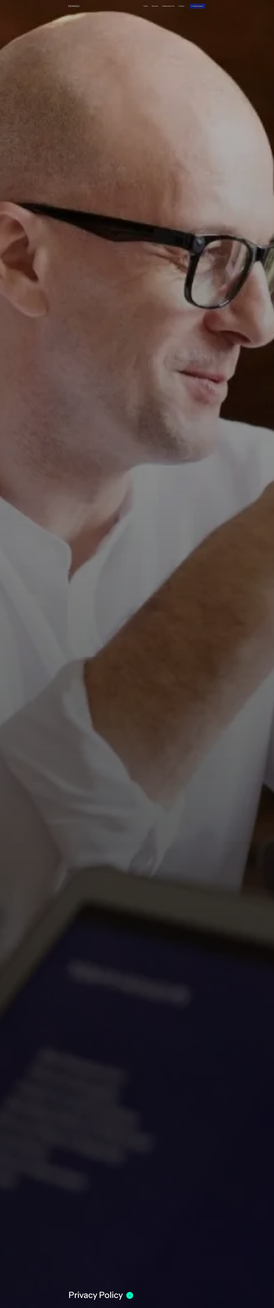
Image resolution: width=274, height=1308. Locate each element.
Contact (181, 6)
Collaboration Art (168, 6)
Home (146, 6)
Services (155, 6)
